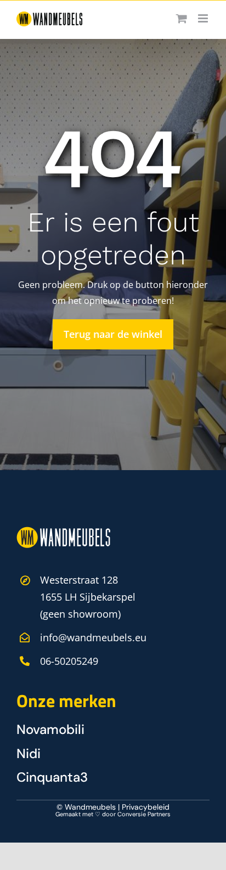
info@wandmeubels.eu (93, 637)
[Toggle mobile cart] (181, 18)
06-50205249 (69, 661)
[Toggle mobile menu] (204, 18)
